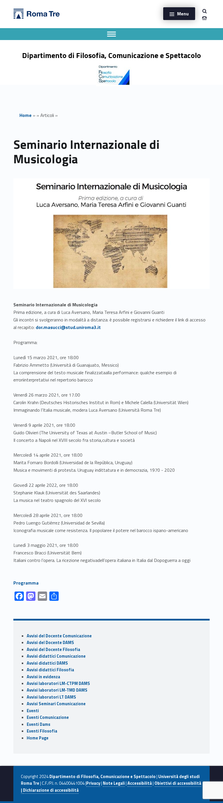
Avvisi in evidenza (43, 677)
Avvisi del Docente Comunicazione (59, 636)
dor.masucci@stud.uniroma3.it (68, 327)
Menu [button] (183, 13)
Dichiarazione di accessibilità (51, 790)
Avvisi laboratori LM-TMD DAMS (57, 690)
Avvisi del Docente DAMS (50, 642)
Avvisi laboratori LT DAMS (51, 697)
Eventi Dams (38, 724)
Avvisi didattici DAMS (47, 663)
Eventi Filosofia (42, 731)
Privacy (93, 783)
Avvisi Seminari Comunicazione (56, 704)
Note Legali (114, 783)
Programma (26, 582)
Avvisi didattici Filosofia (50, 670)
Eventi (33, 711)
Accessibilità (139, 783)
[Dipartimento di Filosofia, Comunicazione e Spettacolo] (36, 13)
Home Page (37, 738)
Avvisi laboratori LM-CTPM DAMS (58, 683)
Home (25, 115)
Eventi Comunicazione (48, 717)
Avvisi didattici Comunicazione (56, 656)
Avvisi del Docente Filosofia (53, 649)
